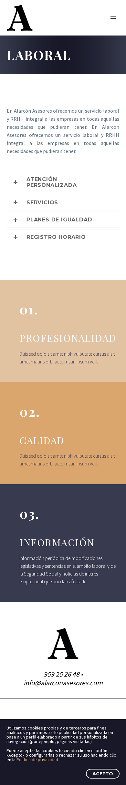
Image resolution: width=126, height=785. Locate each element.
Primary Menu (113, 18)
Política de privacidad (37, 759)
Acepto (102, 774)
